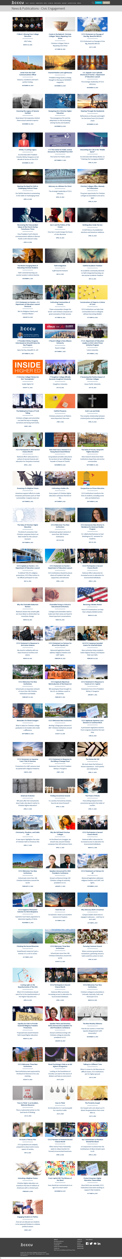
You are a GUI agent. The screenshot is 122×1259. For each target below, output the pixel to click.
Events (45, 3)
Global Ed (50, 3)
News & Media (57, 3)
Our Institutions (72, 3)
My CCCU (106, 2)
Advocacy (32, 3)
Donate (98, 2)
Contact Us (56, 1248)
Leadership (57, 1245)
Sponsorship (80, 1248)
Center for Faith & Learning (60, 1246)
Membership (80, 1246)
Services (79, 3)
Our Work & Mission (59, 1241)
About (27, 3)
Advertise (79, 1241)
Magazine (64, 3)
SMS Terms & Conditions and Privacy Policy (64, 1250)
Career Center (39, 3)
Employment (80, 1245)
